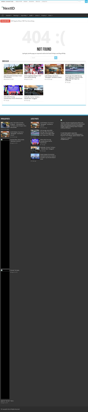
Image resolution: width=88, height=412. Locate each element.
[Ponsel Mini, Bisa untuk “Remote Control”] (5, 203)
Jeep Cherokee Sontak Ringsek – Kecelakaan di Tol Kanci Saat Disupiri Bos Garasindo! (18, 125)
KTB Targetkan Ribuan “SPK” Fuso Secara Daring (22, 21)
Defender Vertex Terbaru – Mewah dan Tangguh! (32, 97)
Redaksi (25, 1)
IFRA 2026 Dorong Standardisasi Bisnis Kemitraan (13, 97)
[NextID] (8, 8)
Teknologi (15, 15)
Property (43, 15)
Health (30, 15)
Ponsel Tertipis (14, 270)
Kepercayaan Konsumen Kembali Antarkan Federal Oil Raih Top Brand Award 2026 (48, 157)
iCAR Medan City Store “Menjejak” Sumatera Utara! (53, 76)
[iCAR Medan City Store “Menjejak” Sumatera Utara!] (5, 134)
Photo (49, 15)
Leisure (37, 15)
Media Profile (19, 1)
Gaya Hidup (24, 15)
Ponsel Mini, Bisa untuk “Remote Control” (17, 140)
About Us (38, 1)
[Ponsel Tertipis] (5, 334)
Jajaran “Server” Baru (7, 401)
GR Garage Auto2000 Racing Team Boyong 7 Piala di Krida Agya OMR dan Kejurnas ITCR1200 (73, 78)
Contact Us (44, 1)
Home (2, 15)
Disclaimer (31, 1)
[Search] (86, 1)
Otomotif (8, 15)
